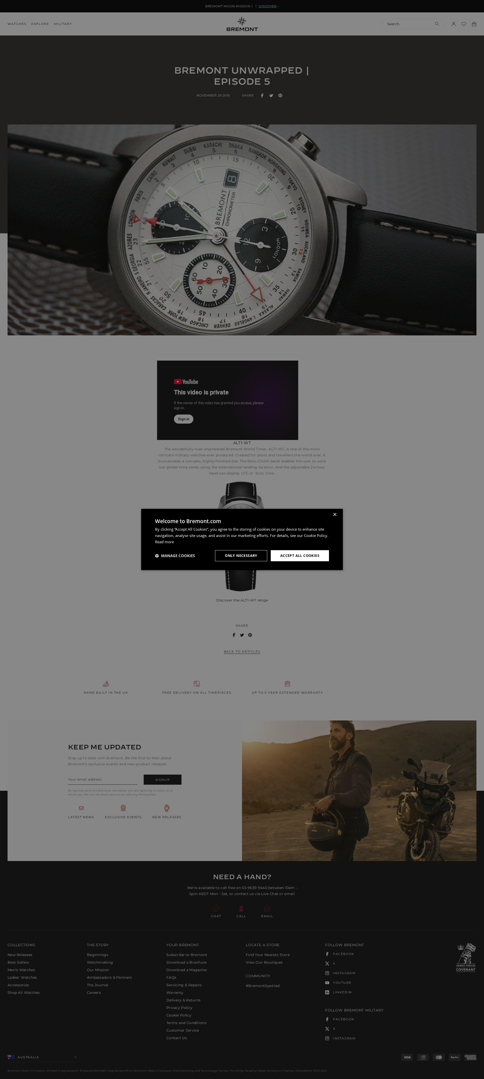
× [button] (335, 515)
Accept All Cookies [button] (299, 555)
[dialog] (242, 539)
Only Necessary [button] (241, 555)
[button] (175, 555)
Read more (164, 541)
